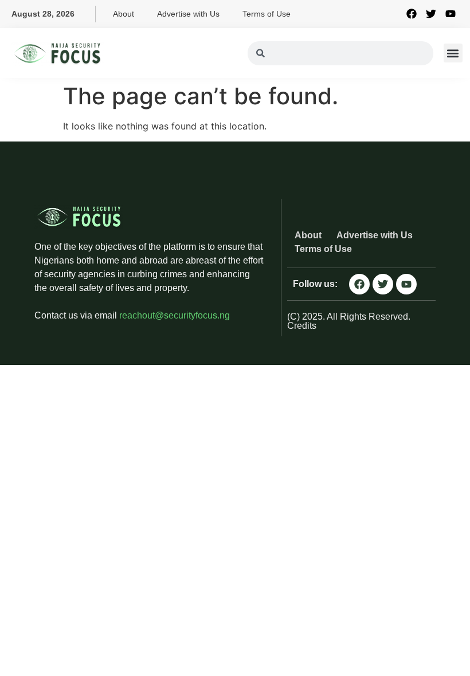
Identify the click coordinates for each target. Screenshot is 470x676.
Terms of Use (266, 13)
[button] (453, 53)
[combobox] (340, 53)
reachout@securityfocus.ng (174, 315)
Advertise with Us (188, 13)
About (123, 13)
